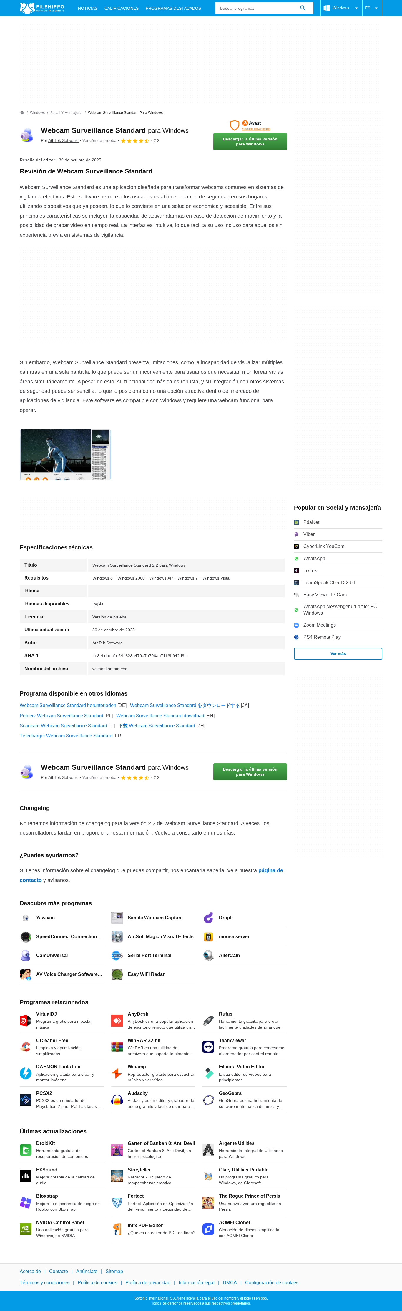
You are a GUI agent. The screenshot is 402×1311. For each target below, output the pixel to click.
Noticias (87, 8)
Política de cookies (97, 1282)
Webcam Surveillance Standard (115, 130)
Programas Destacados (173, 8)
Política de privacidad (147, 1282)
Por (60, 140)
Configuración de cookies (271, 1282)
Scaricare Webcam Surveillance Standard (63, 725)
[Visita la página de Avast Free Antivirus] (250, 125)
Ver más (338, 653)
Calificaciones (121, 8)
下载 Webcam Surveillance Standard (156, 725)
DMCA (230, 1282)
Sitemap (114, 1271)
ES (367, 8)
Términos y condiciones (44, 1282)
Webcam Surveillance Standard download (160, 715)
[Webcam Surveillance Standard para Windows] (27, 135)
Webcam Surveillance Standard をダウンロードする (185, 705)
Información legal (197, 1282)
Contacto (58, 1271)
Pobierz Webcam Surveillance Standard (61, 715)
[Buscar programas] (303, 8)
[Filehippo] (42, 8)
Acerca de (30, 1271)
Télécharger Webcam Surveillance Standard (66, 735)
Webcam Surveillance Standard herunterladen (68, 705)
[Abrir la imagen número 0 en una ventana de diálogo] (65, 454)
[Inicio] (22, 112)
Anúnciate (86, 1271)
